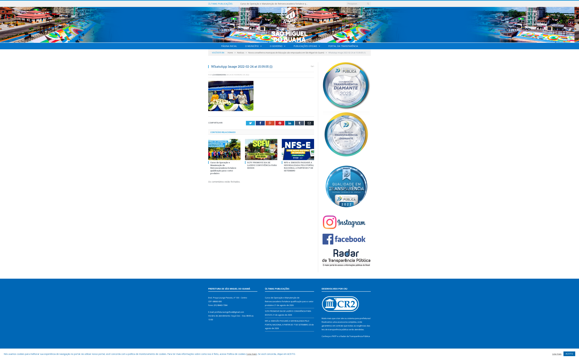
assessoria (342, 322)
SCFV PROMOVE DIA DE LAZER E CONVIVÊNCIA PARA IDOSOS (271, 3)
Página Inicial (229, 46)
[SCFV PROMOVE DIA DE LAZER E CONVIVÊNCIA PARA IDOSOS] (261, 149)
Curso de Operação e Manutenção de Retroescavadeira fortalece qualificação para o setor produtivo (223, 168)
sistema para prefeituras (358, 318)
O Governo (276, 46)
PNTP (334, 336)
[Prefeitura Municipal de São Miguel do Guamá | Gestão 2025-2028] (290, 24)
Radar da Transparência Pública (355, 336)
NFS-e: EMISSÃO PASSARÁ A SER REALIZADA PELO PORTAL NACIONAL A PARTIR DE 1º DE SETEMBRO (299, 166)
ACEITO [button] (569, 353)
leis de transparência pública (335, 329)
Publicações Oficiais (305, 46)
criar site (340, 318)
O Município (252, 46)
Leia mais (251, 354)
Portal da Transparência (343, 46)
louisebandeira (219, 75)
